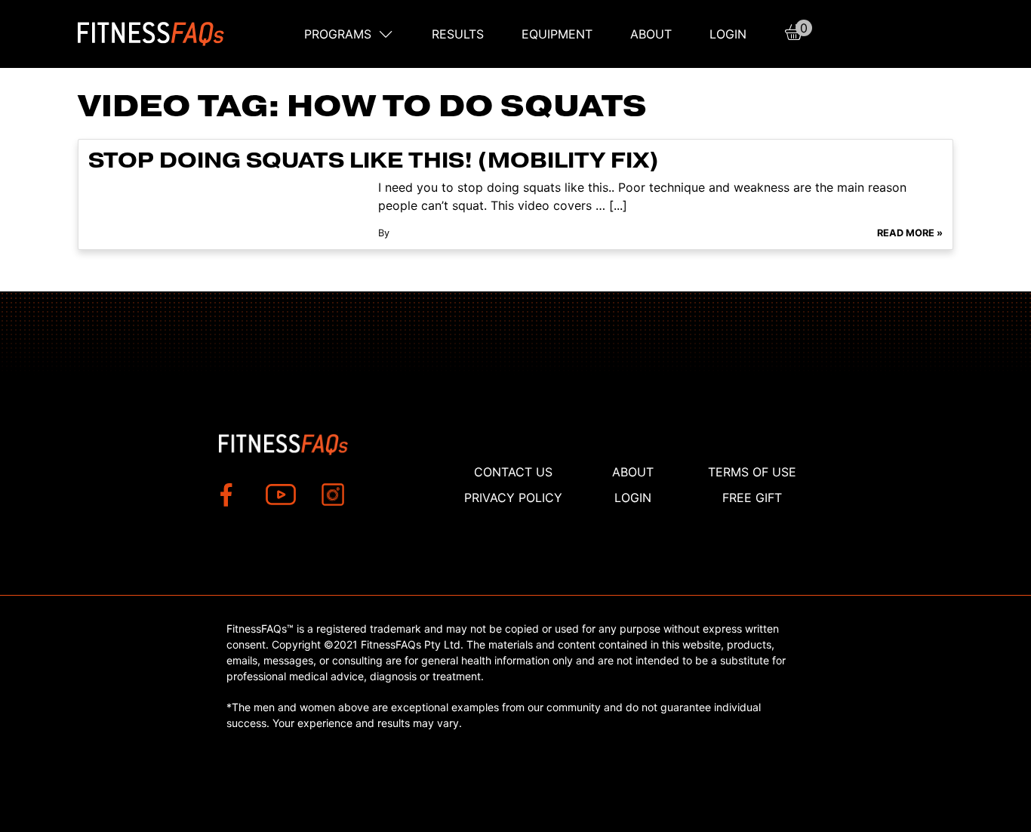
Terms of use (752, 471)
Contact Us (513, 471)
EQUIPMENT (557, 34)
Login (727, 34)
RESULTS (458, 34)
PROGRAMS (337, 34)
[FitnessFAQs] (151, 34)
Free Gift (752, 497)
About (651, 34)
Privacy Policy (513, 497)
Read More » (910, 233)
